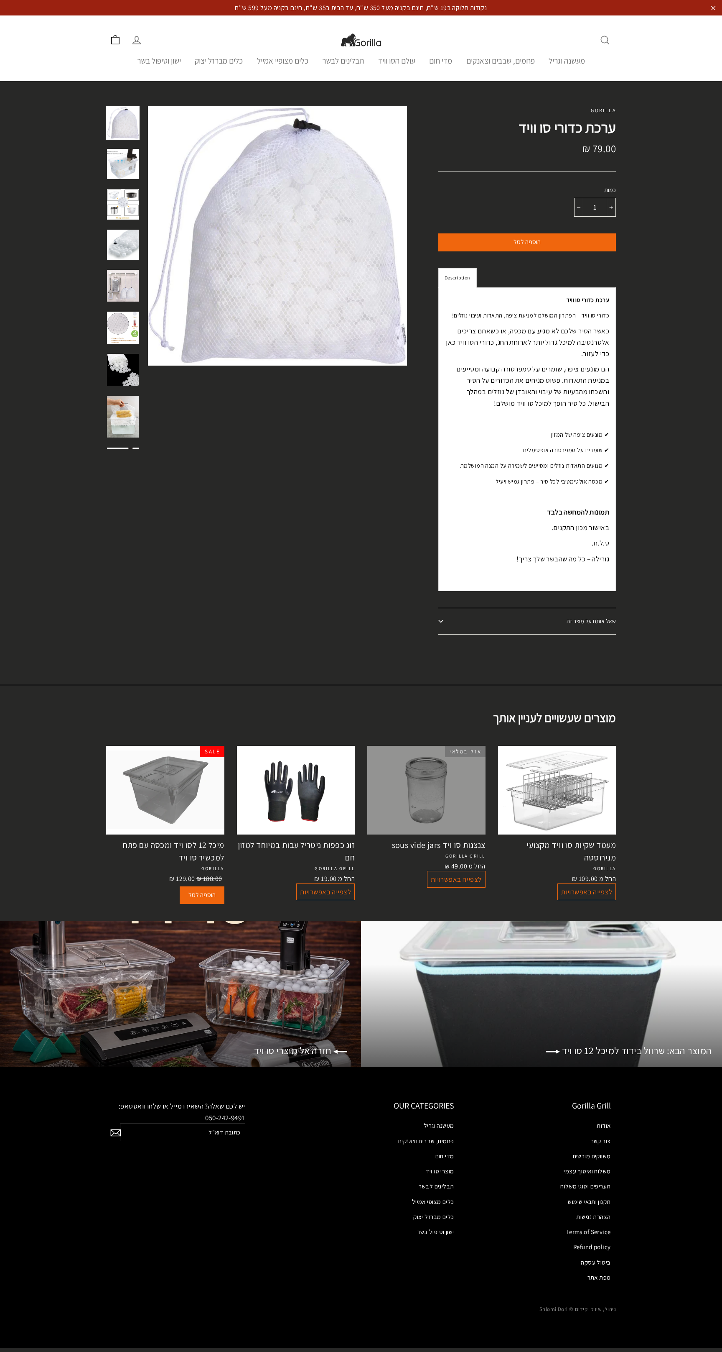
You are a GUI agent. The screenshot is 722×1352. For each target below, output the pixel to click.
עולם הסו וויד (396, 61)
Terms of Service (588, 1232)
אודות (603, 1125)
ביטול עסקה (595, 1262)
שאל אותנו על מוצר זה (591, 621)
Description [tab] (457, 277)
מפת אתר (599, 1277)
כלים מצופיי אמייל (282, 61)
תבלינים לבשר (343, 61)
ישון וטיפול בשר (159, 61)
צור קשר (601, 1141)
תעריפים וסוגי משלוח (585, 1186)
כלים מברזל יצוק (219, 61)
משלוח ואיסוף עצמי (587, 1171)
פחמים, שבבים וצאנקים (500, 61)
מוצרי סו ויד (440, 1171)
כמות (610, 190)
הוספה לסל (202, 895)
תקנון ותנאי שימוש (589, 1202)
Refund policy (592, 1247)
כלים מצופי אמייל (433, 1202)
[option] (277, 236)
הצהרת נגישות (593, 1217)
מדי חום (440, 61)
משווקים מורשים (592, 1156)
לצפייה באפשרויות (325, 891)
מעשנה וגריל (567, 61)
